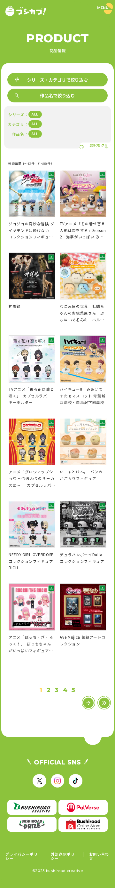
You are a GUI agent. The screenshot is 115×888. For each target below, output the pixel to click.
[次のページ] (88, 703)
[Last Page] (104, 703)
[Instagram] (57, 781)
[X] (39, 781)
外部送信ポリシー (63, 856)
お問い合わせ (99, 856)
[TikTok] (75, 781)
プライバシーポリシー (21, 856)
